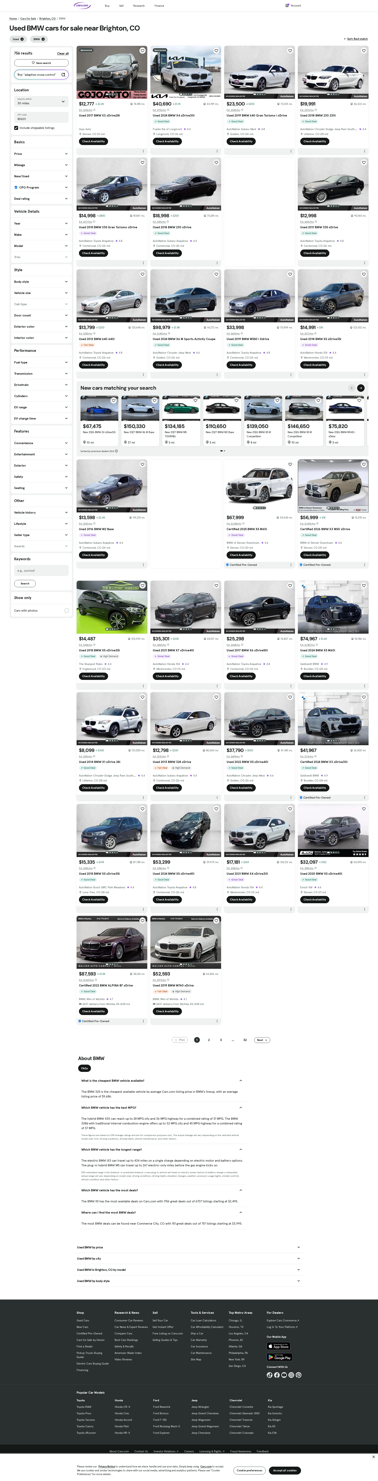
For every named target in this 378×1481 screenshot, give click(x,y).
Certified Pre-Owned (89, 1333)
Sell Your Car (160, 1320)
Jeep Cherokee (200, 1433)
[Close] (373, 1456)
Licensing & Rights (210, 1451)
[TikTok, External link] (269, 1375)
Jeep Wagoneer (201, 1420)
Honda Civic (122, 1413)
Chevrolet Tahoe (240, 1426)
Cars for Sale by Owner (91, 1340)
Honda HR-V (122, 1433)
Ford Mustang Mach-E (166, 1426)
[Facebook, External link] (277, 1375)
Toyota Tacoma (86, 1420)
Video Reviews (123, 1359)
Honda (119, 1400)
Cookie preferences (249, 1470)
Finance (159, 5)
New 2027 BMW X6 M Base (139, 432)
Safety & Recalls (124, 1346)
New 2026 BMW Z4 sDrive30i (99, 432)
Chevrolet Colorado (242, 1433)
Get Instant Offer (163, 1327)
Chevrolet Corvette (241, 1407)
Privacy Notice (106, 1466)
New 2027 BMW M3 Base (220, 432)
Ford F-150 (160, 1420)
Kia (270, 1400)
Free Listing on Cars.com (168, 1333)
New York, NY (237, 1359)
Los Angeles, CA (238, 1333)
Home (13, 18)
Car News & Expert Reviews (131, 1327)
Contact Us (141, 1451)
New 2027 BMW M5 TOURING (176, 434)
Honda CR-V (122, 1407)
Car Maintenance (201, 1353)
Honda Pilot (122, 1426)
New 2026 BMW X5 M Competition (259, 434)
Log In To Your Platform (281, 1327)
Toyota (81, 1400)
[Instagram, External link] (291, 1375)
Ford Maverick (161, 1407)
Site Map (196, 1359)
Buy (107, 5)
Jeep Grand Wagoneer (205, 1426)
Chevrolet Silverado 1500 (244, 1413)
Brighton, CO (47, 18)
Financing (82, 1370)
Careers (189, 1451)
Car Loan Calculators (203, 1320)
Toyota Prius (84, 1413)
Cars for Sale (28, 18)
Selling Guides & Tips (165, 1340)
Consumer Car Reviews (129, 1320)
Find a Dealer (85, 1346)
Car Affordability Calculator (207, 1327)
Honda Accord (123, 1420)
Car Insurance (199, 1346)
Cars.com (206, 1466)
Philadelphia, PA (238, 1353)
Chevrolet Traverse (241, 1420)
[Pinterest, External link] (298, 1375)
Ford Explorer (161, 1433)
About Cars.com (119, 1451)
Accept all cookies (285, 1470)
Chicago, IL (235, 1320)
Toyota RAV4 (84, 1407)
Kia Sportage (275, 1407)
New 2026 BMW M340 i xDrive (342, 434)
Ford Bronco (161, 1413)
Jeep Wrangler (200, 1407)
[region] (189, 1467)
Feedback (263, 1451)
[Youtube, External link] (284, 1375)
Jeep (194, 1400)
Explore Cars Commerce (282, 1320)
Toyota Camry (85, 1426)
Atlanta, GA (235, 1346)
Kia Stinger (274, 1420)
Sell (121, 5)
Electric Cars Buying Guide (93, 1363)
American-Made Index (128, 1353)
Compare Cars (123, 1333)
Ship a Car (197, 1333)
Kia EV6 (272, 1433)
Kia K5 (271, 1426)
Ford (156, 1400)
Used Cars (83, 1320)
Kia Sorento (275, 1413)
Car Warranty (199, 1340)
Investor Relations (164, 1451)
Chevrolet (236, 1400)
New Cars (82, 1327)
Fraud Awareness (240, 1451)
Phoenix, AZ (236, 1340)
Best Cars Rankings (126, 1340)
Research (139, 5)
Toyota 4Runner (86, 1433)
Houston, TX (236, 1327)
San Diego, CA (237, 1366)
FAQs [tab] (84, 1068)
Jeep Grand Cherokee (205, 1413)
